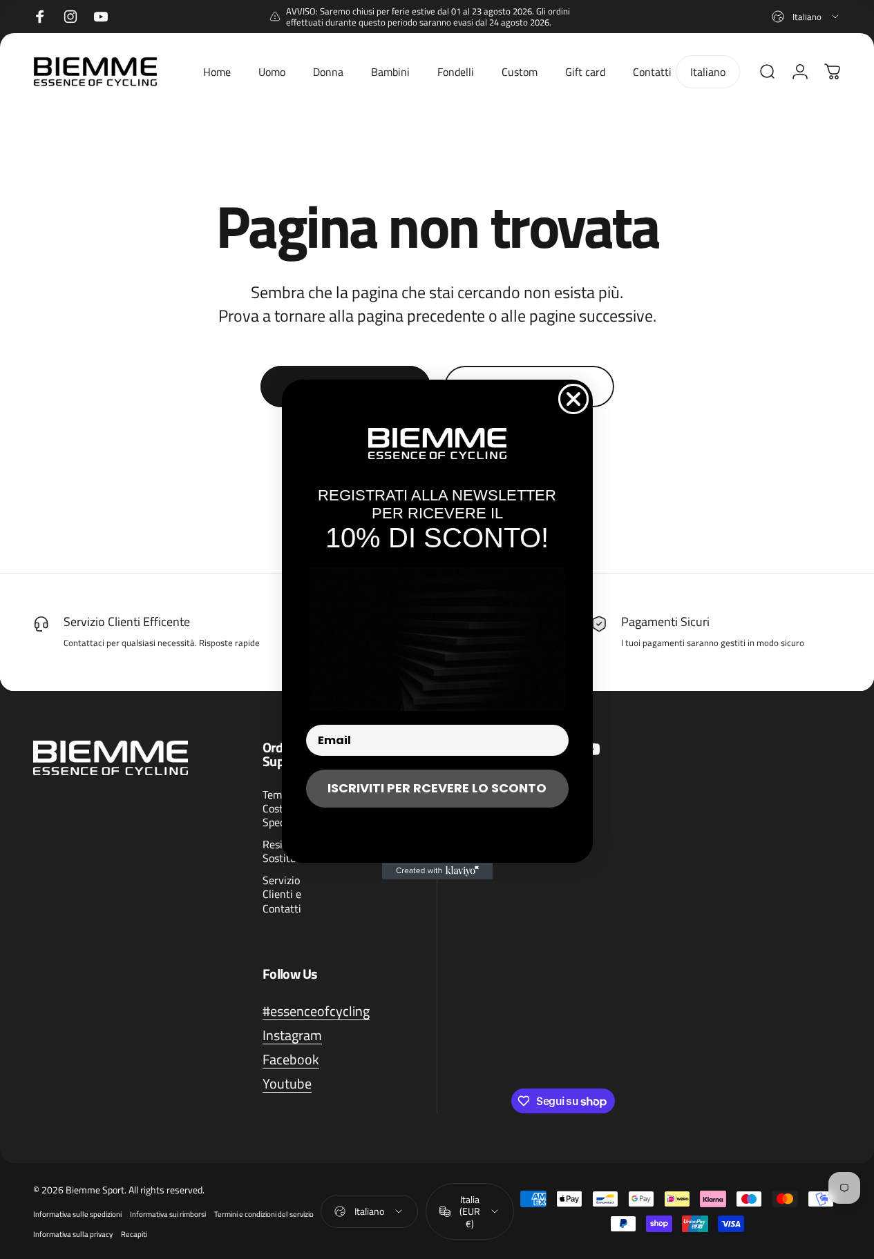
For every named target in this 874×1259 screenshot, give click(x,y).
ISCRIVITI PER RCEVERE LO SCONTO (437, 788)
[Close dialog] (573, 399)
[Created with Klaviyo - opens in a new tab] (437, 871)
